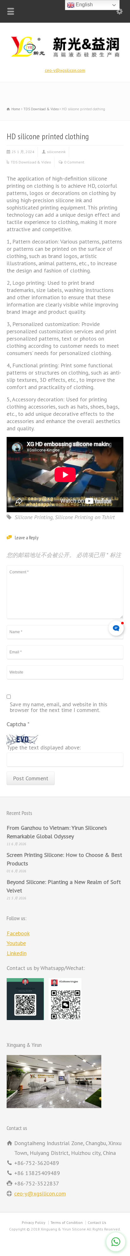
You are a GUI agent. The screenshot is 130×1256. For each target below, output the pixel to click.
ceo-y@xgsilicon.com (65, 70)
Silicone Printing (34, 517)
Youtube (16, 943)
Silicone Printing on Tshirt (85, 517)
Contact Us (97, 1222)
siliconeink (56, 151)
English (83, 4)
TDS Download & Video (31, 162)
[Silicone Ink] (65, 58)
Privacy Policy (33, 1222)
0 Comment (74, 162)
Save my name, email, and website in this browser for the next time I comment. (58, 708)
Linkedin (17, 953)
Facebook (18, 933)
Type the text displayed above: (44, 748)
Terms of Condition (66, 1222)
